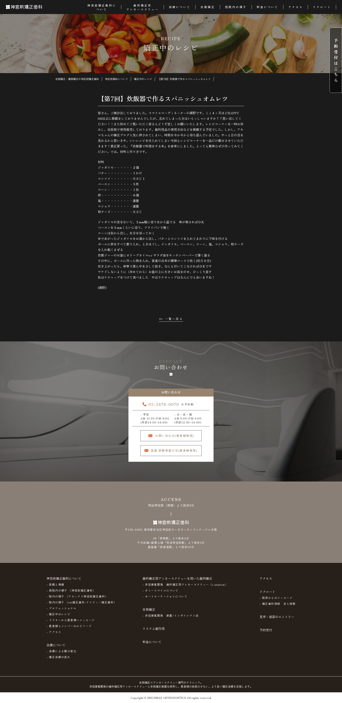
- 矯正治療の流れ (58, 657)
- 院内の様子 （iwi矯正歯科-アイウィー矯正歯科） (82, 602)
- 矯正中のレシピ (58, 614)
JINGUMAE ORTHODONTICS (166, 698)
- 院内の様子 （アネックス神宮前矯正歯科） (77, 596)
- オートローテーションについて (165, 596)
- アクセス (54, 631)
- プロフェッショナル (61, 608)
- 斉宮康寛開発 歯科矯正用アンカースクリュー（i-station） (185, 584)
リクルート (267, 591)
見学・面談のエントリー (276, 616)
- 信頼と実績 (55, 584)
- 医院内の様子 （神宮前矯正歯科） (71, 590)
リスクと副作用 (153, 628)
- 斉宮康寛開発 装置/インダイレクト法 (170, 615)
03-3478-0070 (163, 404)
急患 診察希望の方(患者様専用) (174, 450)
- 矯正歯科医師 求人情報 (277, 603)
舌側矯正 (148, 609)
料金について (152, 641)
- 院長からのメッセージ (276, 597)
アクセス (265, 578)
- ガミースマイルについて (160, 590)
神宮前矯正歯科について (64, 578)
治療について (56, 644)
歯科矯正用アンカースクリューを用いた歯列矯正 (177, 578)
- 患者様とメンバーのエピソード (69, 626)
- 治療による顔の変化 (61, 651)
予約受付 (265, 629)
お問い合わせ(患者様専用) (174, 435)
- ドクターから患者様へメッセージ (71, 620)
